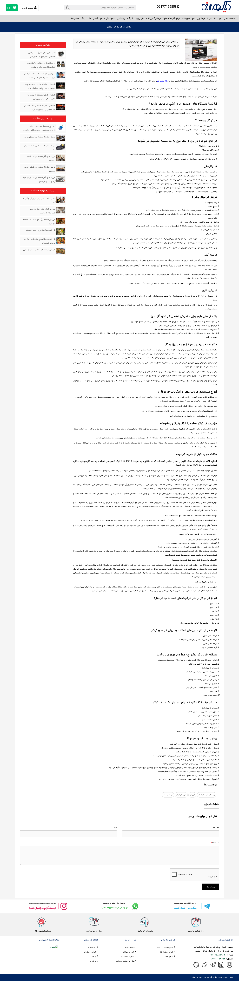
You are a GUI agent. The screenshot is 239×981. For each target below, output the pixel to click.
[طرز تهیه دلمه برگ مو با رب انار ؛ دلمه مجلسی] (60, 221)
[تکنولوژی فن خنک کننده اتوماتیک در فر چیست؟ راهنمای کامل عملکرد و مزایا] (60, 75)
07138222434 (218, 954)
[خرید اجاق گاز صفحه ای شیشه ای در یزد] (60, 147)
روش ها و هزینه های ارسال (124, 961)
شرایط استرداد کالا (166, 952)
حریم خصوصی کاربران (165, 947)
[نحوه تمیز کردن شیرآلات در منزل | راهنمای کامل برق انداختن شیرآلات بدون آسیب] (60, 54)
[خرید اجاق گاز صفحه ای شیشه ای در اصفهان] (60, 168)
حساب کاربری (27, 8)
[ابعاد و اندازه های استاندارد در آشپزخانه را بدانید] (60, 210)
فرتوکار (192, 795)
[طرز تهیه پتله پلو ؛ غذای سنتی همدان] (60, 251)
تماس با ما (74, 18)
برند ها (217, 18)
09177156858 (167, 7)
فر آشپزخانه (168, 795)
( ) (9, 8)
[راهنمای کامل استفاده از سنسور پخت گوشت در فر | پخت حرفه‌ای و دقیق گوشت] (60, 85)
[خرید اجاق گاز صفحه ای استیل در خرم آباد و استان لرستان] (60, 179)
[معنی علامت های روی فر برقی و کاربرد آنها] (60, 200)
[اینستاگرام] (48, 906)
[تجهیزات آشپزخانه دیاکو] (216, 7)
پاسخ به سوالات (128, 952)
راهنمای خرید (129, 947)
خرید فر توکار (181, 795)
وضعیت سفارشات (127, 956)
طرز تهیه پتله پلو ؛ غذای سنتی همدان (39, 249)
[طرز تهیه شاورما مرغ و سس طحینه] (60, 231)
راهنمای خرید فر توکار (207, 795)
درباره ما (93, 961)
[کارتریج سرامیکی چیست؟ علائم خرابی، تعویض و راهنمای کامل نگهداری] (60, 127)
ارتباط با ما (91, 947)
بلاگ (83, 18)
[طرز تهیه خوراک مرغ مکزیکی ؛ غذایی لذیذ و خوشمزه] (60, 240)
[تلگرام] (191, 906)
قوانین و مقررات (90, 952)
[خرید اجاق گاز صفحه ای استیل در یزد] (60, 138)
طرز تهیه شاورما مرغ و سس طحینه (40, 230)
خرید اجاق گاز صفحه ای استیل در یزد (39, 137)
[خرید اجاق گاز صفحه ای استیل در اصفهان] (60, 158)
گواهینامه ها (168, 956)
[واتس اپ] (119, 906)
